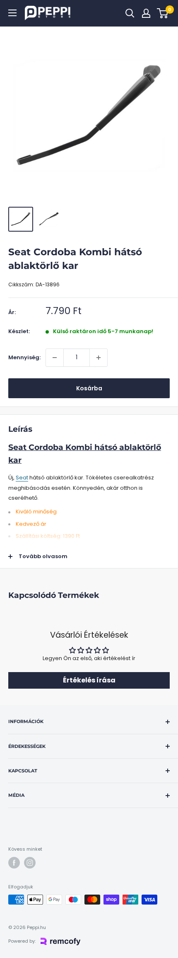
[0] (163, 13)
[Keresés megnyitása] (130, 13)
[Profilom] (146, 13)
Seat (22, 477)
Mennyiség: (24, 357)
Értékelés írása (89, 680)
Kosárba (89, 388)
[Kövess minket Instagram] (30, 862)
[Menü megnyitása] (12, 13)
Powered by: (22, 941)
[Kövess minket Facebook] (14, 862)
